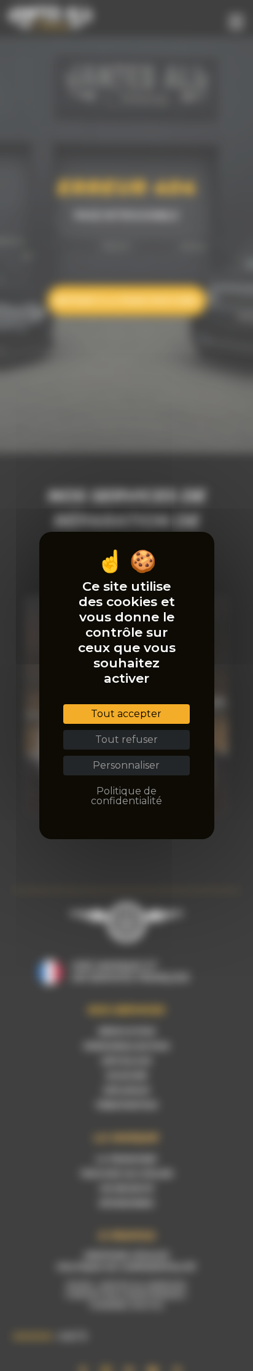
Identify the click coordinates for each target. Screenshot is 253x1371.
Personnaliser (126, 765)
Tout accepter (126, 714)
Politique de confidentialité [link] (126, 796)
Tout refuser (126, 739)
